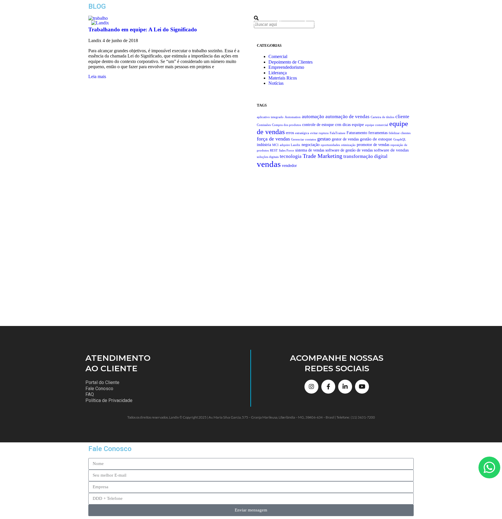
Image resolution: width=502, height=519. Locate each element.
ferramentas (378, 133)
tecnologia (291, 156)
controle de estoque (318, 124)
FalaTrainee (337, 133)
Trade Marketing (322, 156)
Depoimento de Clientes (290, 62)
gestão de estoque (376, 138)
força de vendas (273, 139)
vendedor (289, 165)
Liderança (277, 72)
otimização (348, 145)
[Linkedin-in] (345, 387)
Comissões (264, 125)
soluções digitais (268, 156)
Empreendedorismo (286, 67)
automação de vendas (347, 116)
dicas (347, 124)
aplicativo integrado (270, 117)
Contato (312, 23)
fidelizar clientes (399, 133)
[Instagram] (311, 387)
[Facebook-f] (328, 387)
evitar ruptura (319, 133)
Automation (293, 117)
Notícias (276, 83)
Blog (281, 23)
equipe (358, 124)
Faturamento (357, 133)
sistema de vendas (309, 150)
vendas (269, 164)
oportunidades (330, 145)
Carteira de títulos (382, 117)
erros (290, 133)
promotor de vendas (373, 145)
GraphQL (399, 139)
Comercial (277, 56)
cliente (402, 116)
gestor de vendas (345, 139)
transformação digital (365, 156)
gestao (324, 139)
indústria (264, 145)
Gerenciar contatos (303, 139)
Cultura (344, 23)
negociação (311, 145)
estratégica (302, 133)
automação (313, 116)
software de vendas (391, 149)
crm (338, 124)
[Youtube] (362, 387)
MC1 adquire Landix (286, 145)
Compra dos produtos (286, 125)
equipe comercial (376, 125)
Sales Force (286, 150)
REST (274, 150)
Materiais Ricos (282, 77)
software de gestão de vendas (349, 150)
